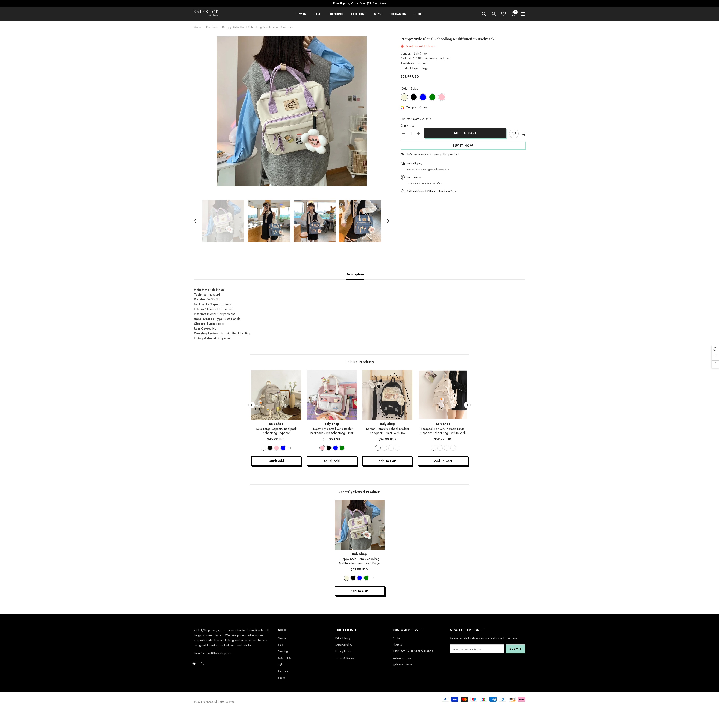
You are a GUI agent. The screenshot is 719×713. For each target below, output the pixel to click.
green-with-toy (397, 448)
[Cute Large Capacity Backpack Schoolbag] (276, 395)
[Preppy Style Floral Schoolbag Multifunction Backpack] (360, 525)
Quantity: (407, 125)
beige (346, 578)
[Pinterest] (194, 663)
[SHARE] (522, 133)
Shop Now (379, 3)
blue (283, 448)
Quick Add (276, 461)
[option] (291, 111)
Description (355, 274)
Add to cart (465, 133)
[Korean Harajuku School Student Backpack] (387, 395)
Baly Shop (420, 53)
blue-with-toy (391, 448)
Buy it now (463, 146)
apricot (263, 448)
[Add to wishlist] (514, 133)
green (342, 448)
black (270, 448)
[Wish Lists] (503, 14)
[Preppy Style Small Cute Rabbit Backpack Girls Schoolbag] (332, 395)
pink (276, 448)
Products (212, 27)
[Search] (483, 13)
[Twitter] (202, 663)
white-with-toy (433, 448)
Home (198, 27)
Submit (515, 649)
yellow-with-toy (384, 448)
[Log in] (494, 14)
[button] (195, 221)
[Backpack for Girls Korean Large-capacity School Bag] (443, 395)
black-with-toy (378, 448)
